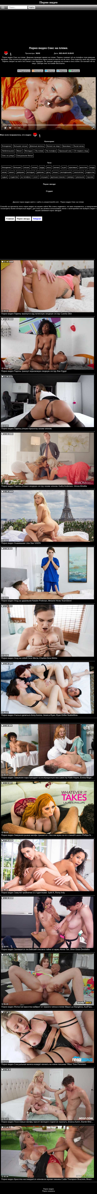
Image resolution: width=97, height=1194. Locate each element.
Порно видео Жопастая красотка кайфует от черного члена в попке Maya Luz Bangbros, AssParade (47, 1007)
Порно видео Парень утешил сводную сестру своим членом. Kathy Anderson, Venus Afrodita (44, 486)
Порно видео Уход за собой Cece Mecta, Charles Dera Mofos (29, 658)
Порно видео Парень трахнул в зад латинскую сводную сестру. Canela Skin (36, 314)
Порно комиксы (48, 1191)
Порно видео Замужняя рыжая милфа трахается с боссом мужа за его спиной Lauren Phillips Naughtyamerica (47, 835)
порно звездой (55, 210)
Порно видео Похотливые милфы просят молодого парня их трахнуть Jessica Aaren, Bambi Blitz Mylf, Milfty (47, 1122)
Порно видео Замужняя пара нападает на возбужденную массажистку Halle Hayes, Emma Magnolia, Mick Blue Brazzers (47, 778)
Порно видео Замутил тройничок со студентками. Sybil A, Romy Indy (33, 893)
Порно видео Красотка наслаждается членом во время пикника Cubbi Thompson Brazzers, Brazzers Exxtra (47, 1179)
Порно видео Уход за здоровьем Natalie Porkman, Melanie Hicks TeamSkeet (36, 601)
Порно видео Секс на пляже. (48, 48)
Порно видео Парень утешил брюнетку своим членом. (26, 428)
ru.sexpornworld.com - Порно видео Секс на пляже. (63, 202)
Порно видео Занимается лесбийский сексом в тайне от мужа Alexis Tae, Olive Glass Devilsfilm (45, 949)
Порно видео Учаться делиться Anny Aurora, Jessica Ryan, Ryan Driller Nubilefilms (39, 715)
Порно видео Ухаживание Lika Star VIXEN (21, 543)
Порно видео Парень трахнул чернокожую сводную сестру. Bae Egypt (33, 371)
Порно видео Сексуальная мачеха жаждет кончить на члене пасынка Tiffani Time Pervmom (43, 1064)
